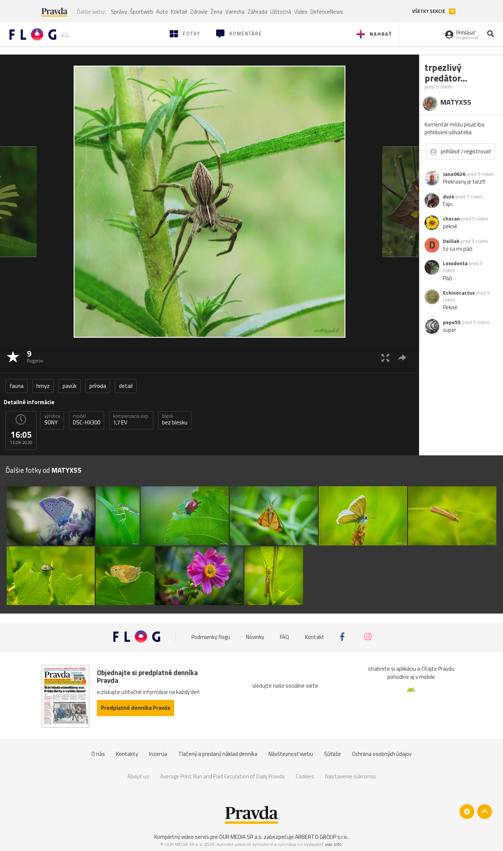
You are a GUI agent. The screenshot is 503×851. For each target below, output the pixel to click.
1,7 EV (131, 420)
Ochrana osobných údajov (382, 754)
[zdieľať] (402, 357)
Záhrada (257, 11)
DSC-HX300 (86, 420)
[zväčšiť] (385, 357)
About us (138, 776)
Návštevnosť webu (290, 754)
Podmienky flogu (210, 636)
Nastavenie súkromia (350, 776)
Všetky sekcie (429, 11)
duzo (448, 196)
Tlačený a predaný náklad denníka (217, 754)
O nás (98, 754)
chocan (451, 218)
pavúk (70, 386)
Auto (162, 11)
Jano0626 (454, 174)
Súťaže (332, 754)
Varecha (235, 11)
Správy (119, 11)
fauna (17, 386)
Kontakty (127, 754)
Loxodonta (455, 263)
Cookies (305, 776)
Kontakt (314, 636)
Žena (216, 11)
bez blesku (174, 420)
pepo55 (452, 322)
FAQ (284, 636)
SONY (52, 420)
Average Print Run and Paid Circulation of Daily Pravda (222, 776)
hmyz (43, 386)
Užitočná (280, 11)
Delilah (451, 241)
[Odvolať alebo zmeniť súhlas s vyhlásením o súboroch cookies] (467, 811)
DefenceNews (326, 11)
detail (126, 386)
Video (300, 11)
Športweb (141, 11)
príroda (97, 386)
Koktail (179, 11)
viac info (333, 844)
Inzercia (158, 754)
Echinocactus (459, 292)
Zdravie (199, 11)
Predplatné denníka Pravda (135, 708)
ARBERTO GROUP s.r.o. (321, 837)
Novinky (255, 636)
